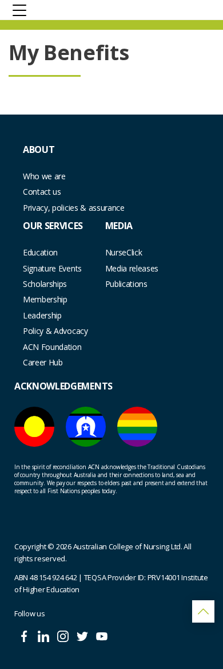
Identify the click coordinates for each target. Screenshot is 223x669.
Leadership (42, 315)
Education (40, 252)
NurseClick (123, 252)
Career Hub (43, 362)
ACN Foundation (52, 346)
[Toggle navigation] (19, 9)
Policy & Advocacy (55, 330)
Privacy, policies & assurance (74, 207)
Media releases (132, 268)
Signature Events (52, 268)
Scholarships (45, 283)
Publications (126, 283)
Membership (45, 299)
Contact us (42, 191)
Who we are (44, 176)
